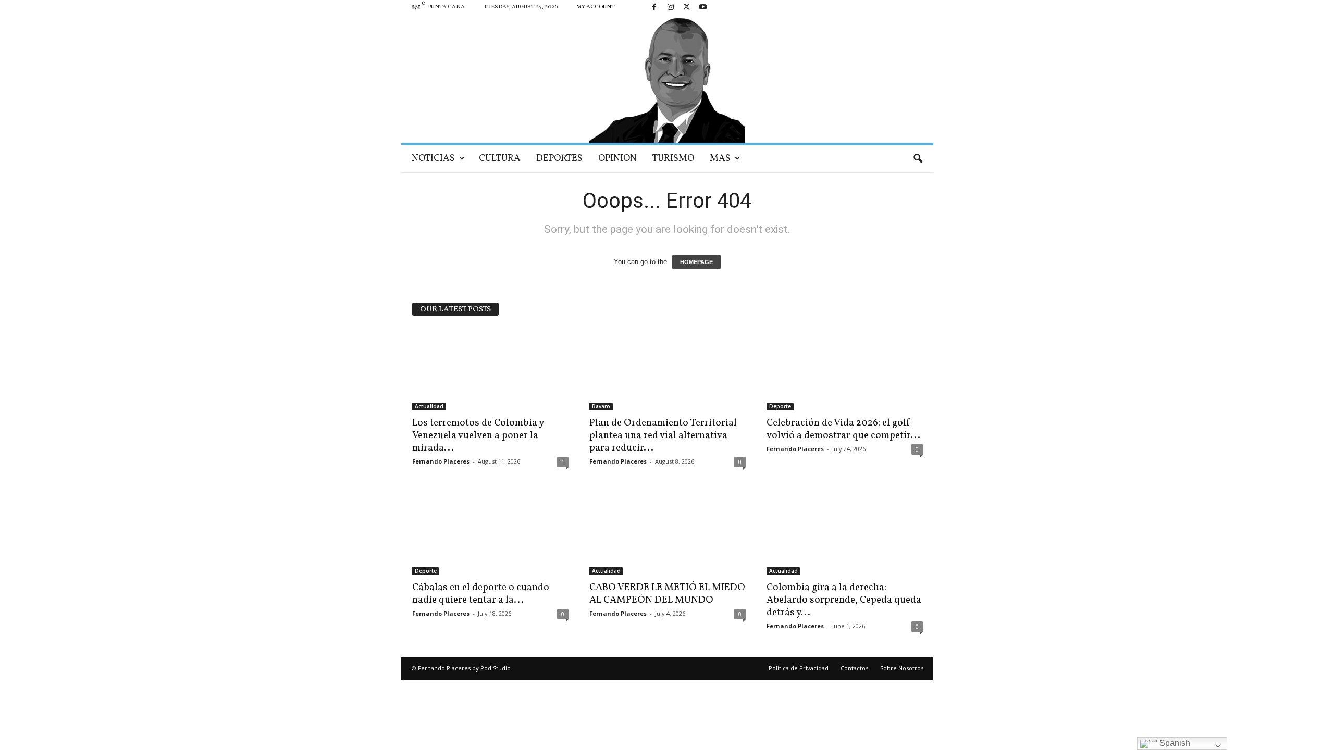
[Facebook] (654, 7)
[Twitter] (687, 7)
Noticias (433, 158)
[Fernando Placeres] (667, 79)
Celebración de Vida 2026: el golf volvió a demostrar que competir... (843, 429)
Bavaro (601, 406)
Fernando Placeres (441, 461)
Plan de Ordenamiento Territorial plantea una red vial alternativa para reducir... (663, 435)
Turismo (673, 158)
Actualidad (429, 406)
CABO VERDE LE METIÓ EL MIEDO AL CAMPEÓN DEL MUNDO (667, 594)
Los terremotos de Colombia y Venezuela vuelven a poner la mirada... (478, 435)
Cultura (500, 158)
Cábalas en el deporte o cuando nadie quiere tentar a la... (480, 594)
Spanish (1173, 743)
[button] (917, 158)
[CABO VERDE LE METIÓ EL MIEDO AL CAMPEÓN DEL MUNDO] (667, 533)
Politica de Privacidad (799, 668)
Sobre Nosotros (901, 668)
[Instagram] (670, 7)
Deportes (559, 158)
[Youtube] (703, 7)
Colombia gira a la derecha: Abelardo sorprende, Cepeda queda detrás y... (844, 600)
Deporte (780, 406)
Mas (720, 158)
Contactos (854, 668)
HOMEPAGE (696, 262)
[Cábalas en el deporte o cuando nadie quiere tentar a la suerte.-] (490, 533)
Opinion (617, 158)
